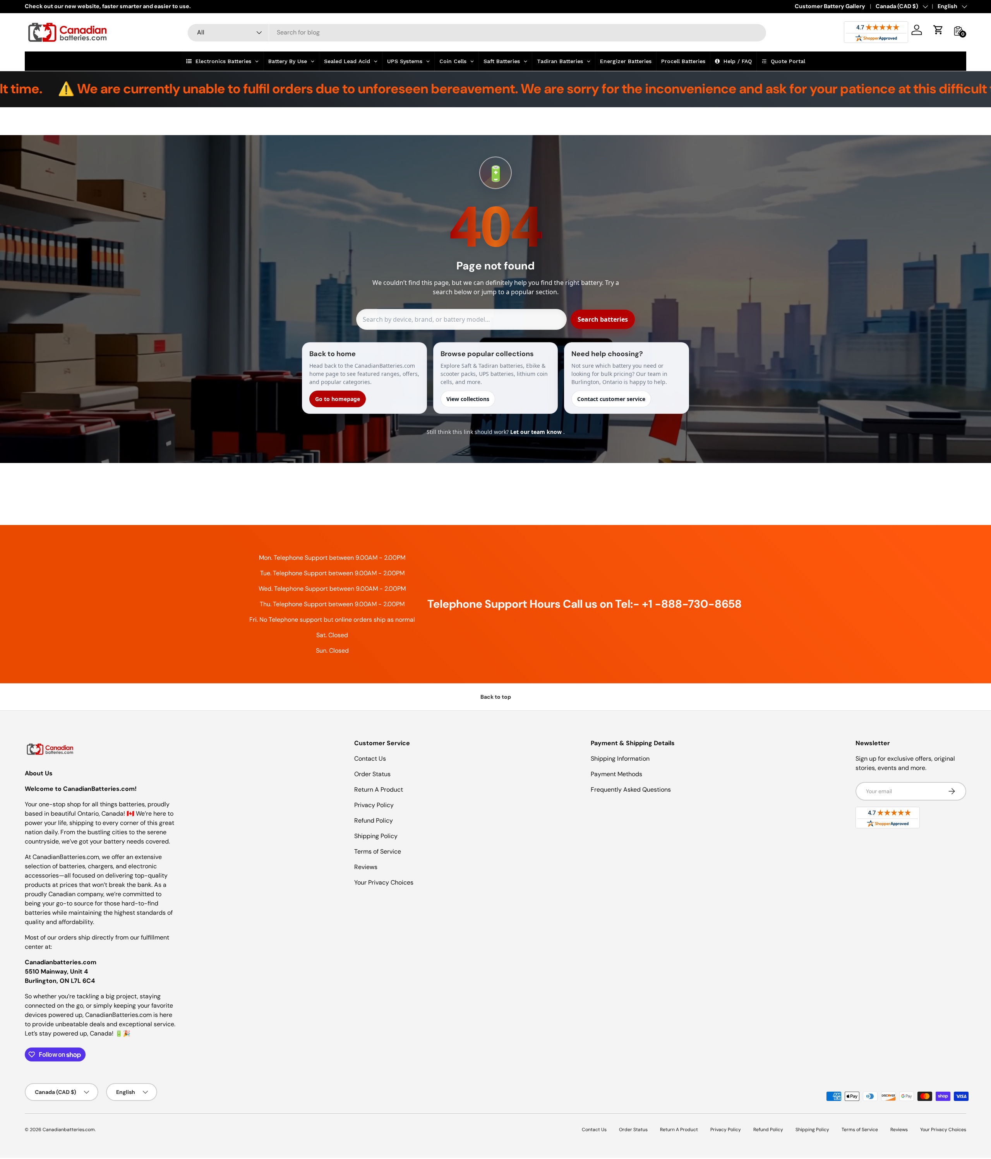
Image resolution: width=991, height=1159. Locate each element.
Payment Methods (616, 774)
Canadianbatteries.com (69, 1129)
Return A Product (378, 789)
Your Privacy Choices (383, 882)
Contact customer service (611, 399)
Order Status (372, 774)
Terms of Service (377, 851)
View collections (467, 399)
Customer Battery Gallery (830, 6)
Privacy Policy (374, 805)
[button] (938, 29)
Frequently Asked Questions (631, 789)
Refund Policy (373, 820)
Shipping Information (620, 758)
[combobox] (477, 32)
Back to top (495, 696)
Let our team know (536, 431)
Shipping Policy (376, 836)
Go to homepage (337, 399)
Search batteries (603, 319)
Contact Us (370, 758)
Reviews (365, 867)
